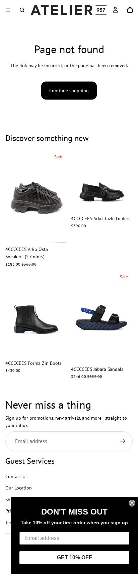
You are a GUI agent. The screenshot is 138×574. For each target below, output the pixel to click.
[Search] (22, 10)
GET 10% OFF (74, 557)
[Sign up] (123, 441)
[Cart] (130, 10)
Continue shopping (69, 91)
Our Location (18, 488)
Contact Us (16, 476)
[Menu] (7, 10)
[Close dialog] (132, 503)
